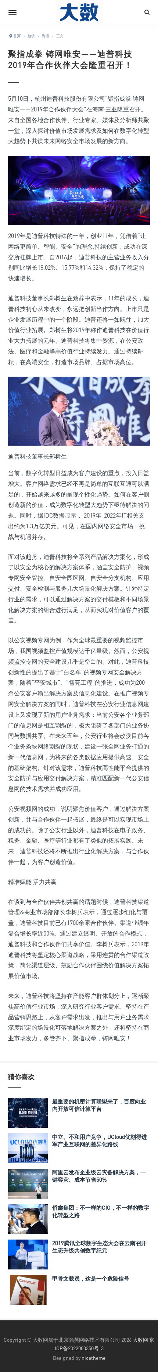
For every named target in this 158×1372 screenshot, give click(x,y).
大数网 (140, 1340)
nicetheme (93, 1358)
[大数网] (79, 12)
